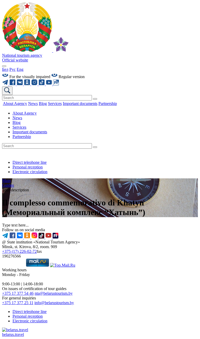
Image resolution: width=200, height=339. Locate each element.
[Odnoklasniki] (27, 84)
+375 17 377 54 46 (18, 293)
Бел (5, 69)
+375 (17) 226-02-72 (19, 251)
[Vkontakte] (20, 84)
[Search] (95, 99)
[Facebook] (13, 84)
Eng (20, 69)
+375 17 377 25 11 (17, 302)
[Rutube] (56, 84)
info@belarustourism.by (54, 302)
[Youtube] (49, 84)
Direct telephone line (29, 162)
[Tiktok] (42, 84)
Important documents (29, 132)
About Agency (24, 113)
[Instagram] (35, 84)
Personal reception (27, 167)
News (17, 118)
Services (19, 127)
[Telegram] (5, 84)
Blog (16, 122)
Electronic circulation (29, 172)
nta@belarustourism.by (54, 293)
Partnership (21, 136)
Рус (12, 69)
